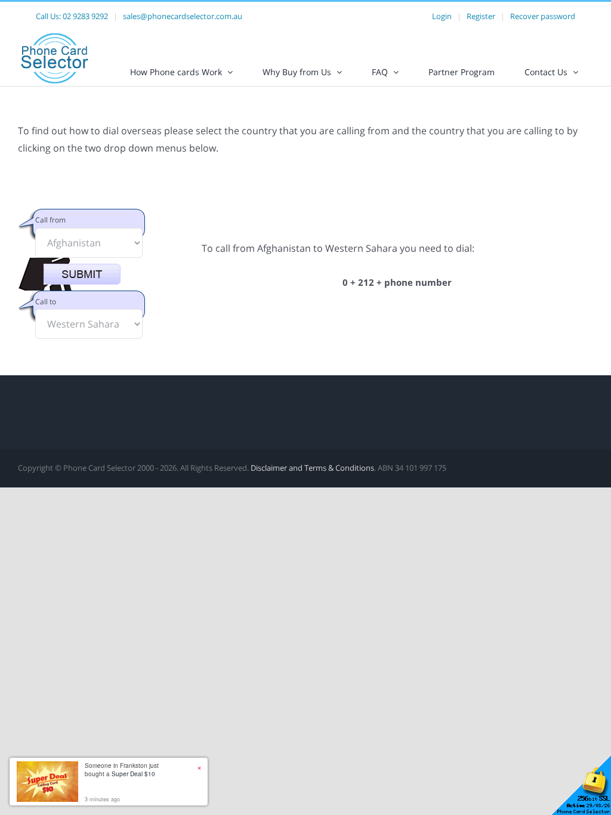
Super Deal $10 (133, 774)
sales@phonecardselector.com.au (182, 16)
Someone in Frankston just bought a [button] (122, 769)
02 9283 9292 (85, 16)
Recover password (542, 16)
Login (442, 16)
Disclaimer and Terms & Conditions (312, 467)
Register (481, 16)
